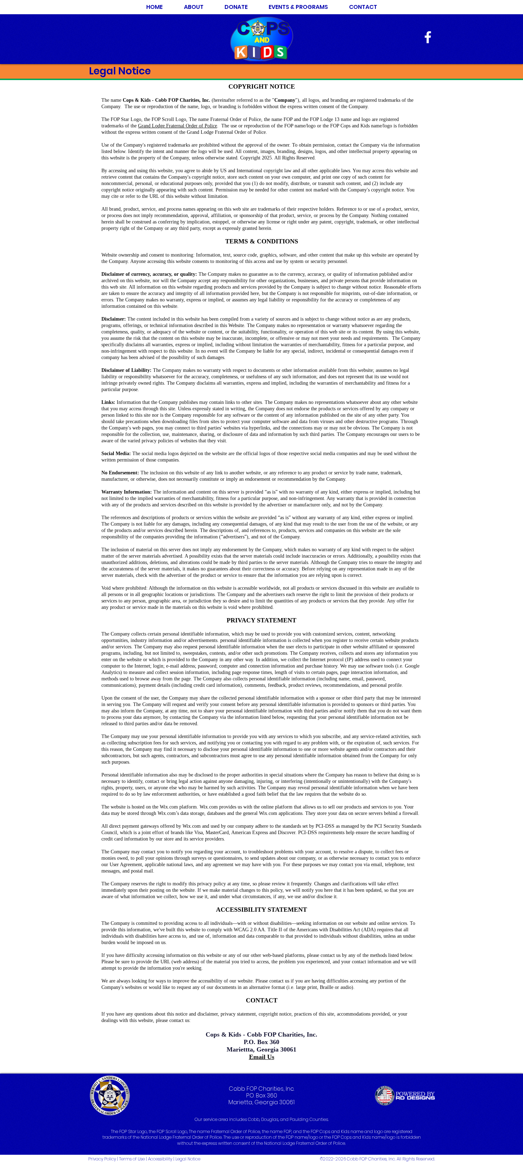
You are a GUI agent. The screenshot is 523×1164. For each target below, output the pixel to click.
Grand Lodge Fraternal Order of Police (177, 125)
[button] (298, 7)
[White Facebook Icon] (428, 37)
